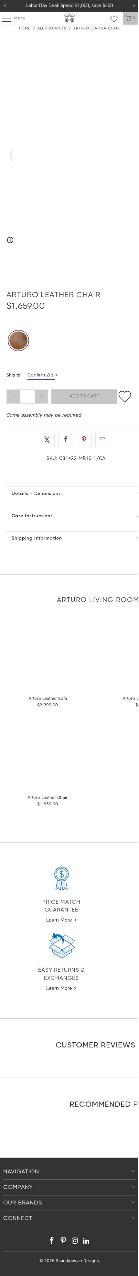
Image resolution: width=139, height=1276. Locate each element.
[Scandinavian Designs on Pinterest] (63, 1242)
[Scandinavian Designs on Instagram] (75, 1242)
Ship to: (14, 375)
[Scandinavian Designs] (69, 18)
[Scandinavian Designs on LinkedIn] (86, 1242)
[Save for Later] (125, 396)
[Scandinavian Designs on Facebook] (52, 1242)
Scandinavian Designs (77, 1261)
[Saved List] (114, 19)
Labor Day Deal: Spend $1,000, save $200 (69, 6)
